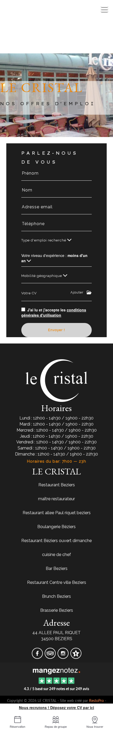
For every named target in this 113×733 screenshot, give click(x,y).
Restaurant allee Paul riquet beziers (57, 512)
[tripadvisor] (50, 656)
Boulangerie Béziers (56, 526)
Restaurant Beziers (56, 484)
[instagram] (63, 656)
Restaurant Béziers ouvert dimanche (56, 540)
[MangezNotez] (76, 656)
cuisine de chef (56, 554)
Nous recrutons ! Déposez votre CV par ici (56, 707)
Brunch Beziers (56, 596)
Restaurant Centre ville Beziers (56, 582)
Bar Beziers (57, 568)
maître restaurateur (56, 498)
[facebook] (37, 656)
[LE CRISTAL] (56, 670)
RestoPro (96, 701)
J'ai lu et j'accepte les (53, 312)
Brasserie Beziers (56, 610)
